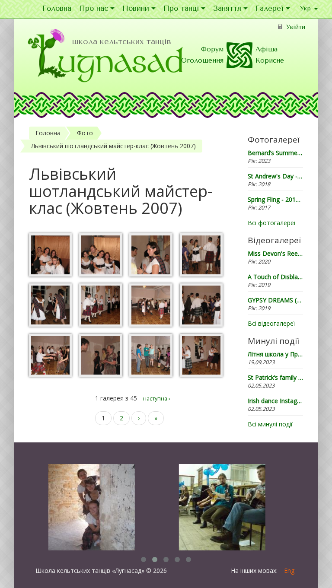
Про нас (93, 9)
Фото (85, 133)
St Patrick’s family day (278, 377)
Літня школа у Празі (277, 354)
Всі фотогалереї (272, 223)
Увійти (295, 27)
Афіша (266, 49)
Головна (56, 9)
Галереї (269, 9)
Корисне (269, 60)
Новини (135, 9)
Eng (289, 570)
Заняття (227, 9)
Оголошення (202, 60)
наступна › (156, 398)
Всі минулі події (270, 424)
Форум (212, 49)
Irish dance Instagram (278, 401)
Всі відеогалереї (271, 323)
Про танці (181, 9)
